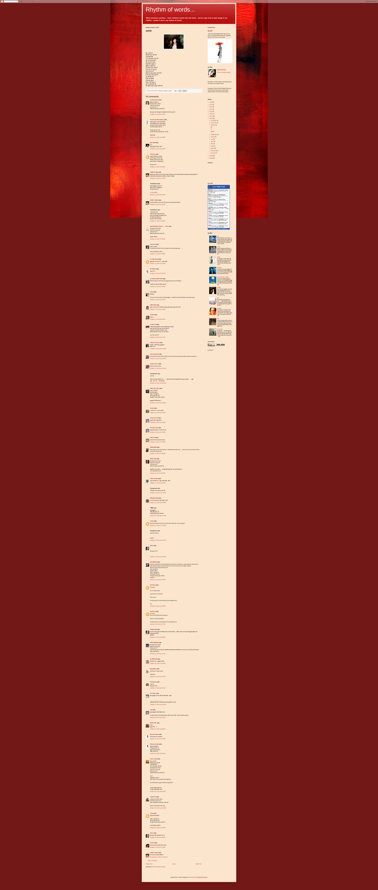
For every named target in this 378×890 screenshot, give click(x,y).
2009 (211, 156)
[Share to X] (182, 91)
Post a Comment (152, 860)
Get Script (212, 228)
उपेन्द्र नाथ (152, 437)
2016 (211, 107)
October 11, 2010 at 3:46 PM (157, 167)
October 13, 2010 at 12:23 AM (158, 515)
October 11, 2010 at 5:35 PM (157, 254)
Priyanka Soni (154, 418)
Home (174, 864)
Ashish (152, 314)
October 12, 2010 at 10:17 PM (158, 493)
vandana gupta (154, 100)
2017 (211, 104)
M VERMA (153, 269)
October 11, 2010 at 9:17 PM (157, 337)
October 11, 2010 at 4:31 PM (157, 194)
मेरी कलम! (219, 267)
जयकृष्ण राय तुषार (154, 172)
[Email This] (179, 91)
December (214, 120)
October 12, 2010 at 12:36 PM (158, 403)
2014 (211, 109)
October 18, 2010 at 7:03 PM (157, 827)
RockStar (152, 585)
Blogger (205, 877)
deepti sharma (154, 364)
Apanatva (153, 244)
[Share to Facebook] (184, 91)
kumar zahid (153, 759)
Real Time (218, 228)
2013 (211, 111)
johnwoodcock (192, 877)
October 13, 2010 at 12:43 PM (158, 540)
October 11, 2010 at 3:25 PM (157, 149)
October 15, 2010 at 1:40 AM (157, 663)
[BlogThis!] (180, 91)
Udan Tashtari (154, 478)
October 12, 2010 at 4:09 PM (157, 453)
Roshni (152, 842)
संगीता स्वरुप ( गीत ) (154, 388)
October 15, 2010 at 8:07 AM (157, 688)
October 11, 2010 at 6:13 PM (157, 263)
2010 (211, 118)
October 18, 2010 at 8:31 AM (157, 791)
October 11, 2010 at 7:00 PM (157, 273)
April (212, 146)
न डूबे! (218, 247)
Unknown (152, 154)
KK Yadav (153, 693)
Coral (151, 813)
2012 (211, 113)
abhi (151, 710)
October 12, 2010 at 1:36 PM (157, 432)
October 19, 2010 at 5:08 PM (157, 837)
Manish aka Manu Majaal (157, 119)
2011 (211, 116)
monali (152, 408)
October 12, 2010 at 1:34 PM (157, 422)
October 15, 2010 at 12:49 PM (158, 704)
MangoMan (153, 668)
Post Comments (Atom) (159, 867)
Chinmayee (153, 682)
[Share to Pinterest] (186, 91)
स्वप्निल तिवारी (153, 447)
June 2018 (211, 227)
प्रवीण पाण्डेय (153, 305)
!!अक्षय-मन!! (153, 797)
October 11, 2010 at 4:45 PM (157, 221)
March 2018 (211, 205)
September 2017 (213, 223)
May (212, 143)
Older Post (198, 864)
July (212, 139)
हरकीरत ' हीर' (153, 723)
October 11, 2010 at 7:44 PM (157, 286)
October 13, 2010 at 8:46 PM (157, 606)
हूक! (218, 298)
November (214, 122)
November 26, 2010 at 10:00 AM (158, 857)
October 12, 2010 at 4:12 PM (157, 473)
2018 (211, 102)
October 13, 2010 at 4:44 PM (157, 579)
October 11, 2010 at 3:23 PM (157, 137)
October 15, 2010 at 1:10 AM (157, 653)
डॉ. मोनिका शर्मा (153, 659)
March (212, 148)
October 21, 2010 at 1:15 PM (157, 847)
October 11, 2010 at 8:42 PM (157, 309)
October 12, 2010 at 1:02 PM (157, 412)
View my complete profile (223, 72)
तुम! (211, 127)
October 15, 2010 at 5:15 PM (157, 717)
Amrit (151, 292)
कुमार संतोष (152, 142)
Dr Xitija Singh (154, 259)
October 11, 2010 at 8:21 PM (157, 299)
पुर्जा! (218, 318)
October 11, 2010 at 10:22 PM (158, 358)
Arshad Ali (153, 324)
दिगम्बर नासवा (153, 458)
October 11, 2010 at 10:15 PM (158, 348)
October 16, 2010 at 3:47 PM (157, 753)
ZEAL (151, 545)
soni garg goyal (154, 354)
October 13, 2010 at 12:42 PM (158, 525)
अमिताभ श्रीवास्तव (154, 642)
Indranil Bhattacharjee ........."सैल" (159, 226)
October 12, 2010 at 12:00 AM (158, 368)
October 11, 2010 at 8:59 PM (157, 319)
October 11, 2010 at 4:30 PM (157, 178)
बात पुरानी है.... (220, 329)
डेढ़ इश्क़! (210, 31)
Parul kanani (222, 69)
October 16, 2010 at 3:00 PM (157, 738)
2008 (211, 158)
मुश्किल (218, 257)
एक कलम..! (219, 308)
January (213, 153)
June (212, 141)
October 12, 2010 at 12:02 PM (158, 383)
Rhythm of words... (170, 9)
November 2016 (212, 220)
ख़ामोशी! (212, 131)
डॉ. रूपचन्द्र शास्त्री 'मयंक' (156, 278)
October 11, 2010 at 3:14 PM (157, 114)
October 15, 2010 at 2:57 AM (157, 676)
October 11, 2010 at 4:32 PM (157, 204)
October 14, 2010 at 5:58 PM (157, 637)
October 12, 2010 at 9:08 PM (157, 483)
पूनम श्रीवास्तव (153, 562)
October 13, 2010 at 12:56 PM (158, 556)
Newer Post (149, 864)
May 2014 (211, 216)
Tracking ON (224, 228)
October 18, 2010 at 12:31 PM (158, 808)
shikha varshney (154, 342)
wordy (152, 521)
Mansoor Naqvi (154, 734)
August (213, 137)
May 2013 (211, 213)
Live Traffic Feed (219, 187)
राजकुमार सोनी (153, 629)
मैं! (211, 129)
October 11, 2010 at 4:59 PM (157, 239)
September (214, 134)
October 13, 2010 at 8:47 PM (157, 624)
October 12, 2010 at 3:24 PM (157, 442)
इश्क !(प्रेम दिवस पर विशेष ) (223, 277)
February (213, 150)
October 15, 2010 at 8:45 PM (157, 729)
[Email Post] (175, 90)
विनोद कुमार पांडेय (154, 498)
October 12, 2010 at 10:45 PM (158, 502)
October (213, 125)
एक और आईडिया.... (154, 192)
